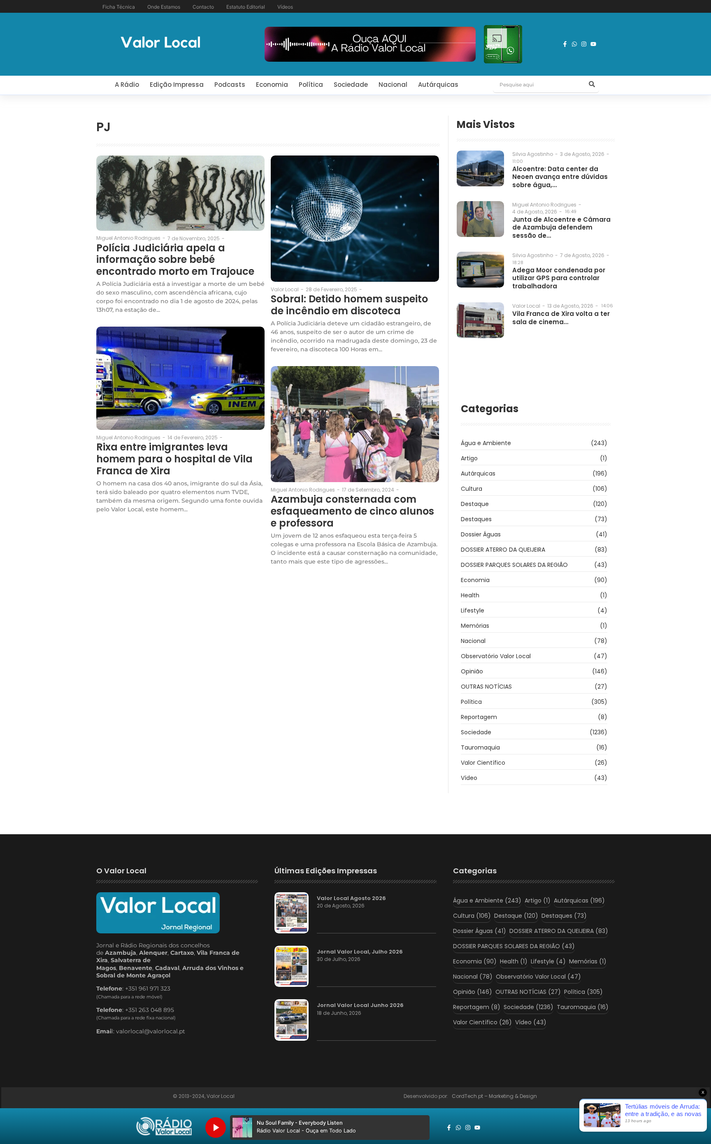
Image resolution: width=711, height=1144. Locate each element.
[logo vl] (160, 43)
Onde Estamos (163, 7)
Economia (272, 84)
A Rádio (127, 84)
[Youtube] (593, 44)
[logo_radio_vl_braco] (164, 1126)
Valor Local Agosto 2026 (351, 898)
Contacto (203, 7)
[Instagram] (584, 44)
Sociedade (351, 84)
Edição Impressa (177, 84)
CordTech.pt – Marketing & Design (495, 1096)
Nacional (393, 84)
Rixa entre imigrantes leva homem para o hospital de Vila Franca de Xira (174, 459)
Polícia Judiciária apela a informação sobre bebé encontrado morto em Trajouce (175, 260)
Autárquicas (438, 84)
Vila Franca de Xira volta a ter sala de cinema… (561, 318)
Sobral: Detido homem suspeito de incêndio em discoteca (349, 305)
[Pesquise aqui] (591, 85)
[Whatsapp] (574, 44)
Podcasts (229, 84)
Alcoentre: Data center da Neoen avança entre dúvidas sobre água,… (560, 177)
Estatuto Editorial (245, 7)
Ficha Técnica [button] (118, 7)
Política (311, 84)
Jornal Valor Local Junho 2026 (360, 1005)
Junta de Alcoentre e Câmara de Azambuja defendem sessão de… (561, 228)
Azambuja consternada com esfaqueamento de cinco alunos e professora (352, 511)
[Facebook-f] (565, 44)
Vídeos (285, 7)
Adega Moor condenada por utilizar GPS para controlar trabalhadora (558, 278)
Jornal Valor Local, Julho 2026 (360, 952)
